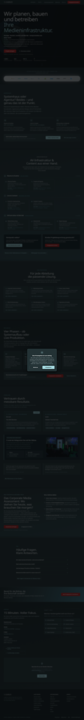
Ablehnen (35, 367)
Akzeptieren (48, 367)
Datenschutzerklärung (48, 363)
